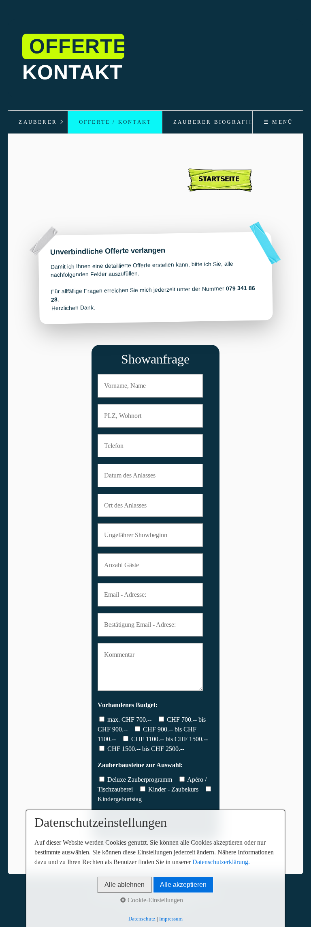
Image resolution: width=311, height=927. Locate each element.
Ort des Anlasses (121, 500)
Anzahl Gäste (118, 560)
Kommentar (116, 649)
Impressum (171, 919)
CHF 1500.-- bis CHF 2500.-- (145, 748)
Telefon (112, 440)
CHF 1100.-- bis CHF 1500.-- (169, 739)
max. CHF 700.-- (129, 719)
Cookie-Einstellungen (154, 900)
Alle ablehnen (124, 884)
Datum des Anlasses (125, 470)
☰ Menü (278, 122)
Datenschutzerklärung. (221, 861)
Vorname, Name (121, 380)
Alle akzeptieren (183, 884)
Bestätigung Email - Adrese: (134, 619)
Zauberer (38, 122)
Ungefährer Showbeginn (130, 530)
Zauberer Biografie (213, 122)
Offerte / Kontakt (115, 122)
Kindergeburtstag (120, 799)
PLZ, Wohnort (119, 410)
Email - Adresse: (121, 589)
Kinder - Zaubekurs (173, 789)
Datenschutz (142, 919)
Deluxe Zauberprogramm (139, 779)
